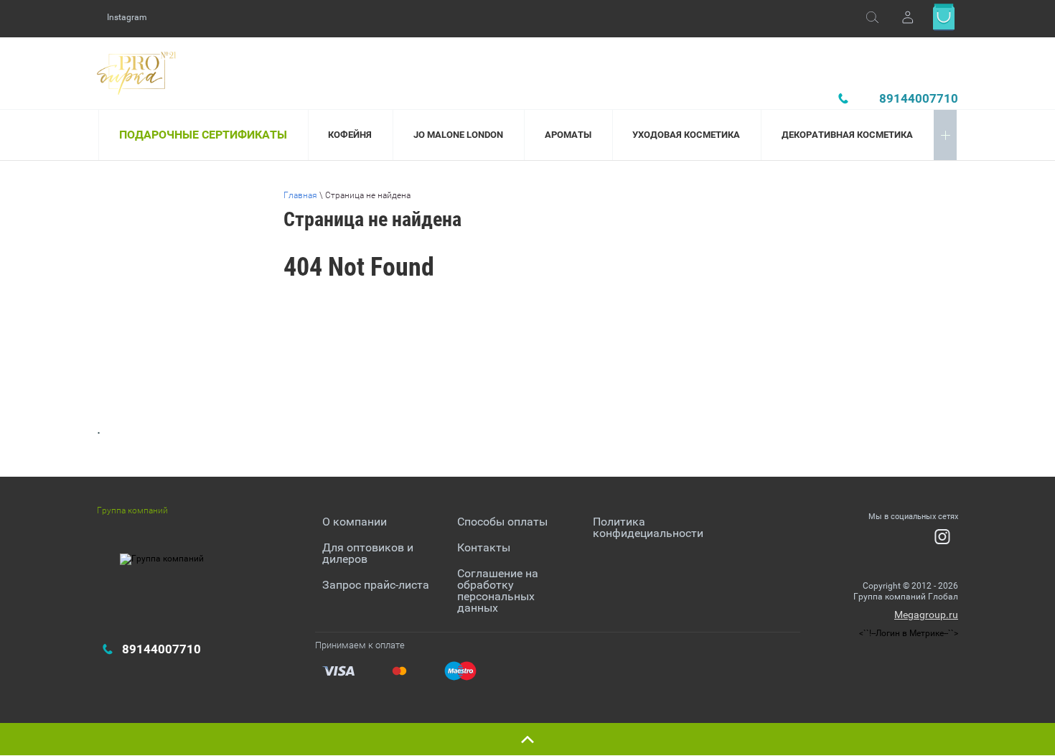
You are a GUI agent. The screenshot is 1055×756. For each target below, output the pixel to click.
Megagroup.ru (926, 614)
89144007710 (918, 98)
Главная (300, 195)
